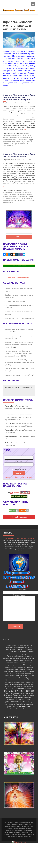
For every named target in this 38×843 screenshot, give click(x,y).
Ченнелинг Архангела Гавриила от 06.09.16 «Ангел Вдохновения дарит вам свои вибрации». (18, 353)
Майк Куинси (28, 680)
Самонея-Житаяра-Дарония (19, 694)
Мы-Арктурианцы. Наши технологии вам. (21, 684)
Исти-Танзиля (18, 680)
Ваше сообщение (19, 595)
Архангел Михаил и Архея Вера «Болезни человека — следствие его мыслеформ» (19, 97)
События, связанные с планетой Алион (19, 369)
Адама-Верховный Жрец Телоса (23, 647)
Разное (7, 693)
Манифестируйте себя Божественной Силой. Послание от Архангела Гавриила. (19, 417)
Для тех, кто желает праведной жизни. (19, 318)
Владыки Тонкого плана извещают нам (15, 667)
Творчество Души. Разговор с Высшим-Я (18, 701)
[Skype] (24, 254)
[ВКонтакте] (4, 254)
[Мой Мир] (9, 254)
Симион (18, 699)
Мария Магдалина (8, 682)
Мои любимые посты (19, 517)
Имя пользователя (19, 455)
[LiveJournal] (16, 254)
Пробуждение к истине (21, 689)
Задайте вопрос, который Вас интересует (19, 538)
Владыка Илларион (11, 665)
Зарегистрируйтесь (12, 477)
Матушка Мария (19, 682)
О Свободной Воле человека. (16, 301)
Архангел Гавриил (15, 656)
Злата (12, 676)
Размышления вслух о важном (19, 691)
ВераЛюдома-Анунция (26, 662)
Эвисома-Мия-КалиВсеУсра (19, 709)
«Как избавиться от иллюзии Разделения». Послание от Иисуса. (19, 408)
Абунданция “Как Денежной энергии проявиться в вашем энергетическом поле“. (19, 344)
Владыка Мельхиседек (24, 665)
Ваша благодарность (19, 266)
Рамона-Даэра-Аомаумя (17, 693)
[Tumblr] (19, 254)
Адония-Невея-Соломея (14, 649)
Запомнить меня (19, 469)
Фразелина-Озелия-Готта (16, 704)
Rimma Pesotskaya (11, 645)
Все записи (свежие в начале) (19, 277)
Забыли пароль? (27, 477)
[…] (25, 129)
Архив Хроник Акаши (25, 660)
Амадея (16, 492)
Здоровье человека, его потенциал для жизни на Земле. (17, 135)
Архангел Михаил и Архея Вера (14, 142)
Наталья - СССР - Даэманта (13, 686)
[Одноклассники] (7, 254)
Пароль (19, 461)
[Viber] (21, 254)
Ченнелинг (21, 144)
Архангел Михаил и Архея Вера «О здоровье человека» (19, 155)
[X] (11, 254)
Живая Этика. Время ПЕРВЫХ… (17, 375)
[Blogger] (14, 254)
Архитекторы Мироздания (12, 662)
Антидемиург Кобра (25, 654)
